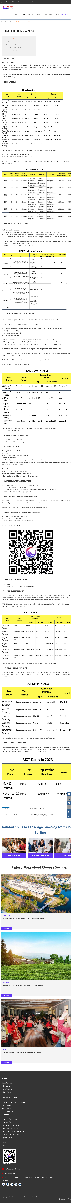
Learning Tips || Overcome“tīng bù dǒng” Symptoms (33, 815)
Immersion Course (20, 14)
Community (64, 14)
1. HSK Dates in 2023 (8, 41)
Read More (6, 928)
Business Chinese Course (40, 855)
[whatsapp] (69, 811)
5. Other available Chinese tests (11, 53)
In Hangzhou (6, 1086)
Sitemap (62, 1199)
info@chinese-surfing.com (29, 2)
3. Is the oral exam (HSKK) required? (12, 47)
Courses (30, 14)
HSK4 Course (6, 1108)
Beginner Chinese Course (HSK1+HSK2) (15, 1102)
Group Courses (7, 1089)
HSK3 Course (6, 1105)
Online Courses (7, 1083)
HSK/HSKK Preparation (11, 1128)
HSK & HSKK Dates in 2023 (23, 22)
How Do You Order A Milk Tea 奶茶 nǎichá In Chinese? (32, 808)
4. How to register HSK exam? (10, 50)
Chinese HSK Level (41, 14)
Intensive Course (14, 855)
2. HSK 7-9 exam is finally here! (11, 44)
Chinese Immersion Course (11, 1135)
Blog (14, 22)
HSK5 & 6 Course (7, 1112)
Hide (14, 38)
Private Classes (7, 1092)
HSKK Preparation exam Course (13, 1131)
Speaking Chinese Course (11, 1119)
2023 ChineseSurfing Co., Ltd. (19, 1197)
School (51, 14)
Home (2, 22)
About (57, 14)
